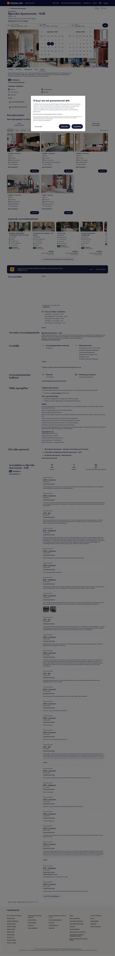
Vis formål (38, 126)
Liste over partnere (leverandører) (42, 120)
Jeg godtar (77, 126)
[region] (58, 113)
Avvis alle (64, 126)
